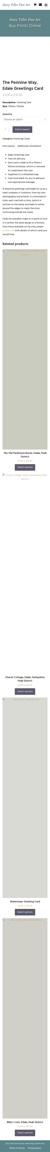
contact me (8, 231)
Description (9, 146)
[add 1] (9, 128)
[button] (46, 5)
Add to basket (22, 130)
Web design (30, 1143)
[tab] (9, 146)
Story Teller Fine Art (16, 5)
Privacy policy (34, 1148)
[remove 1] (9, 131)
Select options (25, 467)
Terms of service (17, 1148)
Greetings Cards (22, 139)
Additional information (29, 146)
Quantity (7, 114)
